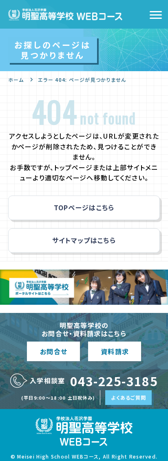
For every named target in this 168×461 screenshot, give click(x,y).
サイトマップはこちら (84, 240)
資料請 (114, 351)
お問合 (53, 351)
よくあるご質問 (128, 397)
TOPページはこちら (84, 207)
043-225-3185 (114, 381)
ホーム (16, 79)
